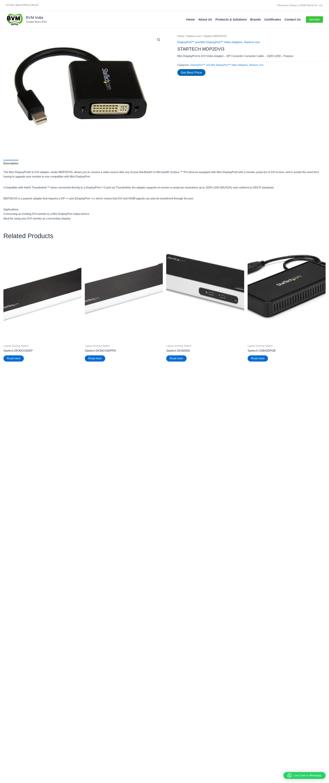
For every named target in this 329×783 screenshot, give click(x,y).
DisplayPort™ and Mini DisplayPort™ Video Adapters (209, 42)
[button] (314, 19)
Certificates (272, 19)
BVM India (34, 17)
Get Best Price (191, 72)
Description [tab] (11, 163)
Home (190, 19)
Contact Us (292, 19)
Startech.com (193, 36)
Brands (255, 19)
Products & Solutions (231, 19)
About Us (205, 19)
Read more (13, 358)
